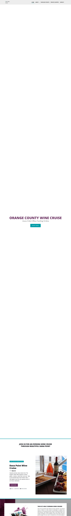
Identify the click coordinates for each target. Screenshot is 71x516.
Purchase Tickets (45, 2)
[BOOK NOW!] (35, 222)
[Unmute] (36, 436)
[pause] (34, 436)
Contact (62, 2)
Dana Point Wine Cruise (18, 466)
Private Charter (55, 2)
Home (33, 2)
